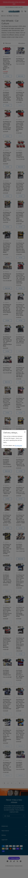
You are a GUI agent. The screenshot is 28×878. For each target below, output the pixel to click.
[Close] (24, 432)
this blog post (18, 445)
